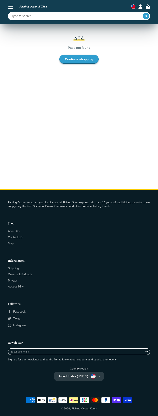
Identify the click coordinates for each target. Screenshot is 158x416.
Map (10, 243)
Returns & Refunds (20, 274)
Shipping (13, 268)
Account (140, 6)
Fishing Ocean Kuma (84, 408)
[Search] (146, 16)
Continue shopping (79, 59)
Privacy (13, 280)
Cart (147, 6)
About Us (14, 231)
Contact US (15, 237)
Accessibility (16, 286)
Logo (33, 6)
